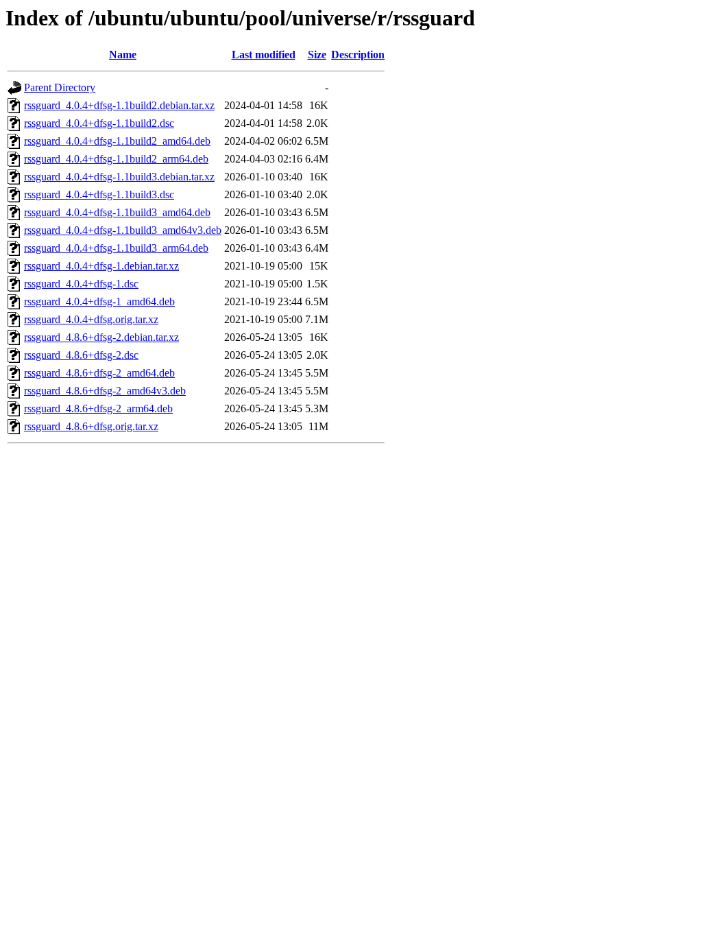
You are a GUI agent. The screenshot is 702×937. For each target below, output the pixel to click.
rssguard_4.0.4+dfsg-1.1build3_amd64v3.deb (122, 230)
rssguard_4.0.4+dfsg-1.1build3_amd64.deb (117, 212)
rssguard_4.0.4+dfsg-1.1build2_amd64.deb (117, 141)
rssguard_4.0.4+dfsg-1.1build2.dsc (99, 123)
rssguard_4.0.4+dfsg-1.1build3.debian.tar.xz (119, 176)
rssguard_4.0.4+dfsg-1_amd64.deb (99, 301)
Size (317, 54)
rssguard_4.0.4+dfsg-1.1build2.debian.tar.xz (119, 105)
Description (358, 54)
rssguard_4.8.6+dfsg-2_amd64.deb (99, 373)
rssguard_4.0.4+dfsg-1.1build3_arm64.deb (116, 248)
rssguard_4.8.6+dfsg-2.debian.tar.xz (101, 337)
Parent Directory (59, 87)
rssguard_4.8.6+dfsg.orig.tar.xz (91, 426)
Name (122, 54)
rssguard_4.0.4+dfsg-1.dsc (81, 283)
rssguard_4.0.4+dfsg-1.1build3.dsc (99, 194)
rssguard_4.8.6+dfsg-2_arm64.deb (98, 408)
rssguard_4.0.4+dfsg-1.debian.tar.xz (101, 266)
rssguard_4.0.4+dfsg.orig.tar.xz (91, 319)
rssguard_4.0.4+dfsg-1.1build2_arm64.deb (116, 159)
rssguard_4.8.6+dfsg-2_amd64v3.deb (105, 390)
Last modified (263, 54)
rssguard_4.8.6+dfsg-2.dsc (81, 355)
